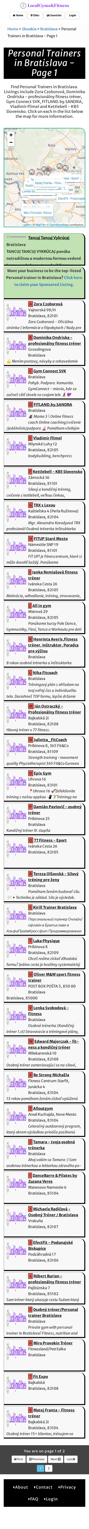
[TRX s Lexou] (60, 166)
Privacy (68, 1487)
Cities (35, 15)
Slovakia (29, 29)
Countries (55, 15)
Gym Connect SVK (49, 371)
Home (19, 15)
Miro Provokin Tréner (38, 212)
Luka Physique (46, 940)
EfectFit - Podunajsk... (72, 198)
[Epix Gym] (32, 172)
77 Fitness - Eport (67, 178)
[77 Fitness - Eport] (65, 168)
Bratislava (48, 29)
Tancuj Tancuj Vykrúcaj (48, 237)
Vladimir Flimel (47, 438)
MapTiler (41, 224)
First (19, 1459)
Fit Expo (40, 1376)
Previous (38, 1459)
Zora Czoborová (48, 304)
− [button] (11, 142)
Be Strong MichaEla (51, 1075)
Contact (44, 1487)
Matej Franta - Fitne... (49, 183)
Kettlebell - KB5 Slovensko (57, 471)
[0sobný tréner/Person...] (40, 175)
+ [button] (11, 135)
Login (72, 15)
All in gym (41, 605)
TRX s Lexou (44, 505)
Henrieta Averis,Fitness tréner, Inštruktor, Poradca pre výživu (53, 645)
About (21, 1487)
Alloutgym (43, 1108)
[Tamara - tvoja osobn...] (44, 169)
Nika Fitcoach (45, 672)
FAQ (34, 1498)
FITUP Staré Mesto (51, 538)
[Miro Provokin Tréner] (36, 203)
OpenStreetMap (58, 224)
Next (54, 1459)
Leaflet (26, 224)
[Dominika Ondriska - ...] (49, 174)
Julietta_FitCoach (50, 739)
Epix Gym (42, 773)
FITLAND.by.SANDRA (53, 404)
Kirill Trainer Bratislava (55, 907)
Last (70, 1459)
